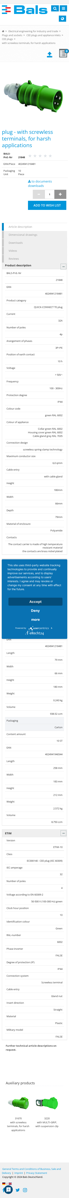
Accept (35, 601)
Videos (13, 250)
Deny (35, 610)
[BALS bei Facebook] (3, 1190)
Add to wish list (47, 205)
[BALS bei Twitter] (18, 1190)
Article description (20, 227)
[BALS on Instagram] (25, 1190)
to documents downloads (40, 183)
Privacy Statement (36, 1173)
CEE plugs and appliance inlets (43, 35)
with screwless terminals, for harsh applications (28, 43)
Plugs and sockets (12, 35)
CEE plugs (7, 39)
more (35, 619)
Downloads (16, 243)
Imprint (18, 1173)
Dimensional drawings (23, 235)
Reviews (14, 258)
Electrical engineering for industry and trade (33, 31)
